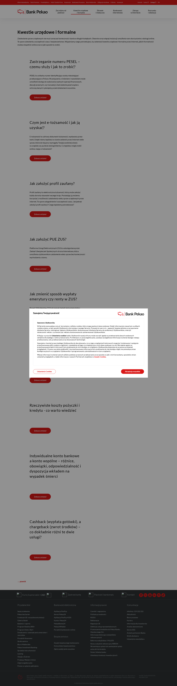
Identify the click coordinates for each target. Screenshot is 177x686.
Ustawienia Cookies (44, 371)
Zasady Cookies (100, 357)
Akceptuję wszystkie (132, 371)
